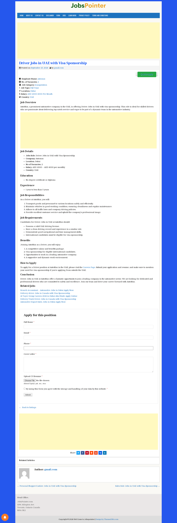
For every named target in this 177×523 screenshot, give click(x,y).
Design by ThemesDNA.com (107, 519)
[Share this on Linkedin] (105, 453)
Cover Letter (30, 354)
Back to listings (29, 407)
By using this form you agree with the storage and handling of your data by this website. (67, 389)
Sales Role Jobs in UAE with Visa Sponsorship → (137, 486)
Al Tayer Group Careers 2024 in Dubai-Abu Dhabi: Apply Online (48, 296)
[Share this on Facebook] (82, 453)
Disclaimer (50, 15)
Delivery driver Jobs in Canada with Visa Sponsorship (45, 293)
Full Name (29, 322)
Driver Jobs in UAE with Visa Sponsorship (53, 63)
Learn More (72, 15)
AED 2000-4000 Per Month (39, 94)
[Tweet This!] (78, 453)
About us (29, 15)
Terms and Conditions (100, 15)
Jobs (64, 15)
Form (58, 15)
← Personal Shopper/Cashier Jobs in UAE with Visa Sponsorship (46, 486)
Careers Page (89, 267)
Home (21, 15)
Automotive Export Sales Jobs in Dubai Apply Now (43, 302)
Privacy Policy (84, 15)
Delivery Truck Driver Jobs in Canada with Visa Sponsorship (48, 299)
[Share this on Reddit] (91, 453)
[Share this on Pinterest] (87, 453)
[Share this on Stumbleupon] (96, 453)
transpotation (41, 85)
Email (27, 333)
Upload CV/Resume (33, 376)
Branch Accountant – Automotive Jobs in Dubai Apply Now (47, 290)
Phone (27, 344)
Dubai (33, 91)
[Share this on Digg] (100, 453)
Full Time (34, 88)
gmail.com (59, 68)
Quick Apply (147, 74)
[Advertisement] (88, 40)
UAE (32, 97)
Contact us (39, 15)
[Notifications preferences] (5, 517)
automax (41, 79)
